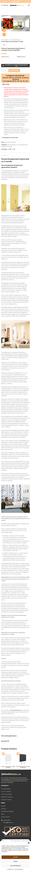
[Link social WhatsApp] (16, 1)
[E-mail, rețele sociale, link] (14, 1)
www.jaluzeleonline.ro (16, 710)
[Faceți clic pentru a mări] (4, 34)
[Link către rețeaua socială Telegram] (19, 1)
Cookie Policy (10, 869)
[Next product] (6, 45)
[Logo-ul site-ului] (17, 5)
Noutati (3, 806)
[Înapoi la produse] (4, 45)
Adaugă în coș (14, 70)
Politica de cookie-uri (7, 797)
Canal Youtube (5, 817)
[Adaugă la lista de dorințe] (9, 763)
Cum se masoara (6, 791)
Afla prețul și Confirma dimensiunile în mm (16, 65)
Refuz (15, 861)
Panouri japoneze (15, 40)
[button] (28, 843)
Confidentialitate (6, 789)
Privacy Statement (18, 869)
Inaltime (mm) (21, 56)
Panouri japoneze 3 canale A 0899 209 (23, 767)
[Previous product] (2, 45)
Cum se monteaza (6, 794)
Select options (6, 763)
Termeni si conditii (6, 799)
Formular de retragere (7, 811)
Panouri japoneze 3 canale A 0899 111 (8, 767)
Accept (15, 857)
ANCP (2, 814)
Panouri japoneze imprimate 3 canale (12, 41)
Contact (3, 808)
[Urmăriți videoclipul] (4, 30)
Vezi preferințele (15, 866)
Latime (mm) (5, 56)
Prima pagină (5, 40)
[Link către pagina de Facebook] (12, 1)
